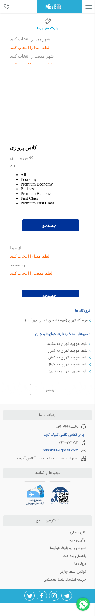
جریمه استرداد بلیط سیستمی (64, 579)
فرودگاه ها (82, 311)
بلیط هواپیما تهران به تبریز (68, 371)
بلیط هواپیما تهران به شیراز (68, 350)
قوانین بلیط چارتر (73, 571)
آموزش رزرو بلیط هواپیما (68, 548)
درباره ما (80, 564)
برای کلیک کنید (64, 435)
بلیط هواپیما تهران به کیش (68, 357)
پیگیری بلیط (77, 540)
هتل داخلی (78, 532)
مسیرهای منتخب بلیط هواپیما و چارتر (62, 334)
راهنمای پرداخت (74, 556)
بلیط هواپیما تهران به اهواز (68, 364)
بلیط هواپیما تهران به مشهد (67, 344)
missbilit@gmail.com (60, 450)
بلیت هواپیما (47, 28)
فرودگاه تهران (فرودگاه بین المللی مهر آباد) (56, 320)
